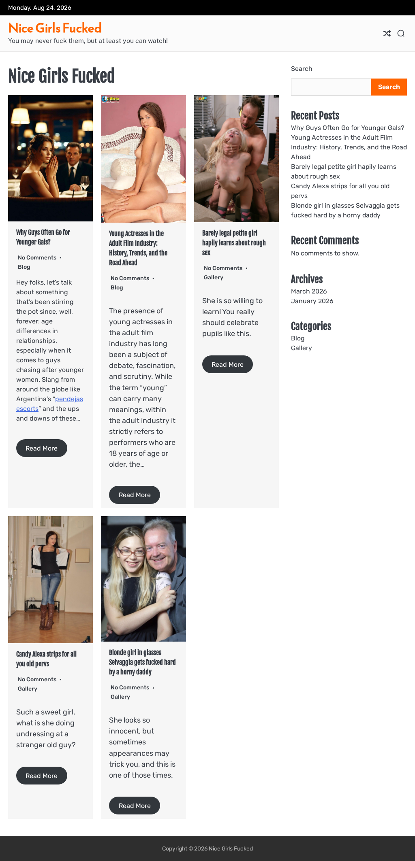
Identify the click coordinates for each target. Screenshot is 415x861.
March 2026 (309, 291)
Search (301, 68)
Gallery (213, 277)
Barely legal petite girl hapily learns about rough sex (234, 243)
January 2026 (312, 301)
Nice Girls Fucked (55, 28)
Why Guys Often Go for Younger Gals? (347, 128)
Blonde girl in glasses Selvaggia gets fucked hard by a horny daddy (142, 662)
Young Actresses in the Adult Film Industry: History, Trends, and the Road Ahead (349, 147)
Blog (24, 267)
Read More (42, 448)
